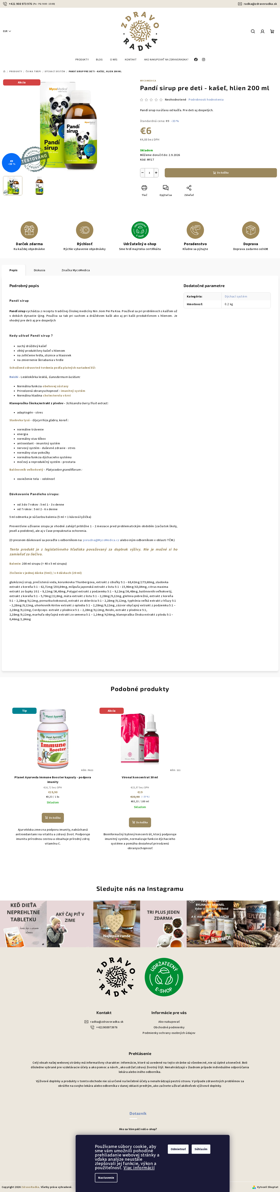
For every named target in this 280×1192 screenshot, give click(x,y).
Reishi (14, 377)
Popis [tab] (13, 270)
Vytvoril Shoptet (267, 1187)
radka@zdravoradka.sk (260, 4)
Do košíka (223, 173)
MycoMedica (148, 80)
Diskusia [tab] (39, 270)
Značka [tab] (76, 270)
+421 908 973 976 (32, 4)
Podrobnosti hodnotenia (206, 99)
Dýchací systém (236, 296)
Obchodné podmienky (169, 1027)
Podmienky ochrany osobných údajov (169, 1033)
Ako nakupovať (169, 1022)
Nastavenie (106, 1178)
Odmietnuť (178, 1149)
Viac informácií (139, 1167)
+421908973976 (106, 1027)
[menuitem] (82, 59)
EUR (5, 31)
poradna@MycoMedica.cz (101, 540)
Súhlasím (201, 1149)
